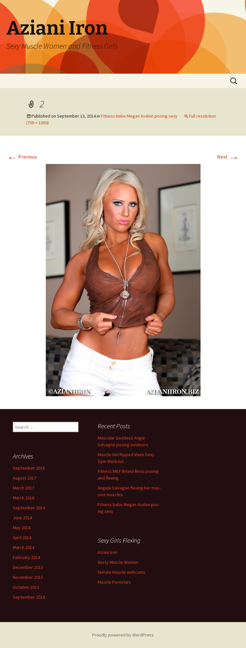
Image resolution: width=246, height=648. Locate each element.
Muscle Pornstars (114, 582)
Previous (22, 156)
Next (228, 156)
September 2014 (29, 508)
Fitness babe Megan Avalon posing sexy (139, 116)
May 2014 (21, 527)
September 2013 (29, 597)
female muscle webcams (121, 572)
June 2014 (22, 518)
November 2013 (28, 577)
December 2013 (28, 567)
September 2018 (29, 468)
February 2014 (26, 557)
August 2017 (24, 478)
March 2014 (23, 547)
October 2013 (26, 587)
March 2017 (23, 488)
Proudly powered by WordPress (123, 635)
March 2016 (23, 498)
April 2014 (22, 537)
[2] (123, 279)
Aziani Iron (107, 552)
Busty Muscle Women (118, 562)
